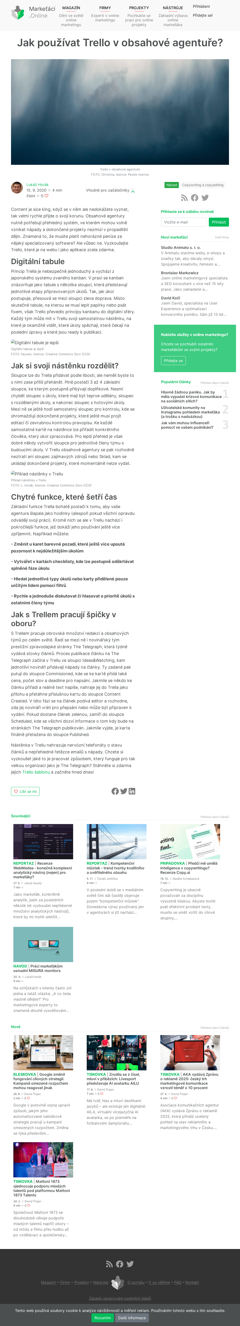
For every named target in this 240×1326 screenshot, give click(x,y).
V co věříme (159, 1282)
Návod (171, 185)
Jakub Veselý (33, 883)
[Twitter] (205, 199)
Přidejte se (173, 360)
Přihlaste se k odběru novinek (187, 211)
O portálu (136, 1282)
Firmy (65, 1282)
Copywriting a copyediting (203, 185)
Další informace (132, 1317)
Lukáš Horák (37, 184)
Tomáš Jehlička (107, 878)
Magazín (48, 1282)
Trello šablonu (36, 772)
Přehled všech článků (215, 383)
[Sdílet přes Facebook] (115, 792)
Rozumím (102, 1317)
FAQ (177, 1282)
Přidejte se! (203, 15)
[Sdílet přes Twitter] (124, 792)
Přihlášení (201, 6)
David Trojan (32, 1094)
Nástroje (100, 1282)
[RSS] (184, 199)
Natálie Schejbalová (186, 878)
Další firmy (222, 237)
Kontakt (192, 1282)
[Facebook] (194, 199)
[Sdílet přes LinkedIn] (132, 792)
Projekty (81, 1282)
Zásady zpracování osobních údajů (120, 1298)
